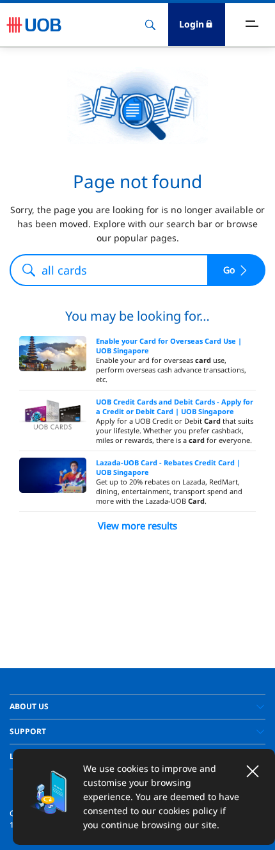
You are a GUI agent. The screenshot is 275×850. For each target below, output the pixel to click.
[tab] (137, 706)
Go (229, 270)
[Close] (252, 771)
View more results (137, 525)
